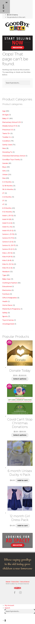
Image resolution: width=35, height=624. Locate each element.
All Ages (5, 115)
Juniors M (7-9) (8, 238)
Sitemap (8, 581)
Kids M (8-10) (7, 257)
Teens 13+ (6, 133)
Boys (4, 167)
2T (3, 193)
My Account (9, 605)
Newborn (6, 272)
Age (4, 111)
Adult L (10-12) (7, 216)
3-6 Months (6, 197)
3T (3, 201)
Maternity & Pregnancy (11, 309)
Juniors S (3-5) (7, 242)
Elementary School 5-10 (11, 122)
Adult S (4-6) (7, 223)
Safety (4, 313)
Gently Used (7, 145)
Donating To (7, 152)
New (4, 148)
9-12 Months (7, 212)
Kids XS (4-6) (7, 268)
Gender (5, 163)
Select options (19, 379)
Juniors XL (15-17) (8, 245)
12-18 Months (7, 186)
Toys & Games (8, 320)
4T (3, 204)
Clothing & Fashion (9, 283)
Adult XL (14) (7, 227)
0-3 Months (6, 182)
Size (4, 178)
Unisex (5, 174)
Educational (7, 286)
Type (4, 275)
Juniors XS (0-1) (8, 249)
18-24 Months (7, 189)
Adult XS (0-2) (7, 230)
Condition (6, 141)
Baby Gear (6, 279)
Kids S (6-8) (6, 260)
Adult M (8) (6, 219)
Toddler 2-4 (6, 137)
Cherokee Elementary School (13, 156)
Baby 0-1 (5, 118)
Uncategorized (8, 324)
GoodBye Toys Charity (11, 159)
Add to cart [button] (23, 480)
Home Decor (7, 305)
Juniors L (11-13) (8, 234)
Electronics (6, 290)
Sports (5, 316)
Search (7, 608)
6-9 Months (6, 208)
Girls (4, 171)
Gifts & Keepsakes (9, 298)
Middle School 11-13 (9, 126)
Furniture (5, 294)
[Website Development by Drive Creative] (17, 588)
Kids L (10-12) (7, 253)
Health (5, 301)
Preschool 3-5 (7, 130)
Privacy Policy (15, 581)
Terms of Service (24, 581)
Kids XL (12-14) (8, 264)
